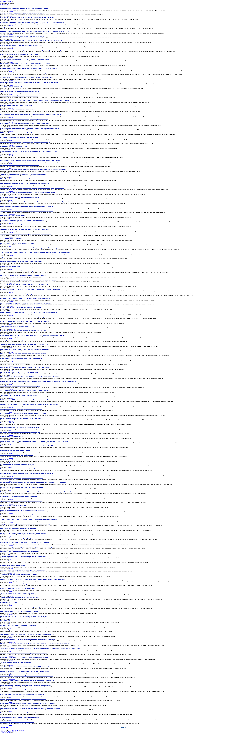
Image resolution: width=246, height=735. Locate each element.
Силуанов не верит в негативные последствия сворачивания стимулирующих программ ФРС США (28, 151)
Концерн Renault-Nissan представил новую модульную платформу (19, 538)
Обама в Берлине (5, 620)
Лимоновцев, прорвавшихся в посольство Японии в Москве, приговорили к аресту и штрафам (27, 689)
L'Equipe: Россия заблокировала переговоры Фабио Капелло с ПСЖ (19, 165)
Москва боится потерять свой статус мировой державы (16, 455)
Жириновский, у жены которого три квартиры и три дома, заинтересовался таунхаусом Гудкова (28, 280)
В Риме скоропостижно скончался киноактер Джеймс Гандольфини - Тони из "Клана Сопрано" (27, 703)
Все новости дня (4, 4)
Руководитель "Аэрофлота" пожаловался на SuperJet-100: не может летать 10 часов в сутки (27, 27)
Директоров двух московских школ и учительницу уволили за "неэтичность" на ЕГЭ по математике (29, 404)
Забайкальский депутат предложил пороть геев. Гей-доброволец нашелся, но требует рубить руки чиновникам (32, 188)
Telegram (22, 730)
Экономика (11, 34)
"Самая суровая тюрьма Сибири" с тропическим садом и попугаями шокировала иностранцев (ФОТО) (29, 519)
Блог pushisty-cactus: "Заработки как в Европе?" (14, 505)
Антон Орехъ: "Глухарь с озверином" (11, 86)
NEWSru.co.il (3, 731)
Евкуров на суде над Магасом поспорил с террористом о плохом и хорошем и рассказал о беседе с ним (30, 289)
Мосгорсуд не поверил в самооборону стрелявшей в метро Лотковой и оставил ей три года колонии (29, 82)
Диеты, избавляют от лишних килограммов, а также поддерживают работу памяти (24, 390)
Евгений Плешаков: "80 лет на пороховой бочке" (14, 146)
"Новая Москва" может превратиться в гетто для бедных (16, 178)
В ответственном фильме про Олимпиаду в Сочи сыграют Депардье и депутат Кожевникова (27, 317)
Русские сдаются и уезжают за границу (11, 340)
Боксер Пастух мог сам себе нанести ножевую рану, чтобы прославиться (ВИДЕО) (24, 616)
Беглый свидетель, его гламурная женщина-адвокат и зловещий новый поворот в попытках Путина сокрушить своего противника (38, 381)
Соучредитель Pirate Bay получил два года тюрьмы (15, 155)
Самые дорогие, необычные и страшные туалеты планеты (17, 326)
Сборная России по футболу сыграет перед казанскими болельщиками (20, 307)
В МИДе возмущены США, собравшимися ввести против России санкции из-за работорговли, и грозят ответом (32, 399)
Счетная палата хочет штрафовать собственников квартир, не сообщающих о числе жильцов (27, 680)
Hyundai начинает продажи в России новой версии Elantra (17, 243)
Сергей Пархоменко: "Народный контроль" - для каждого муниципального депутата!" (25, 321)
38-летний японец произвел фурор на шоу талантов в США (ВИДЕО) (20, 386)
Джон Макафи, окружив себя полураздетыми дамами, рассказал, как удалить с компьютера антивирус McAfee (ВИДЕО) (34, 100)
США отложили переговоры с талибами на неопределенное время (19, 717)
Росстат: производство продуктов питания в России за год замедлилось (21, 45)
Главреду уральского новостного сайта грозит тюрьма (16, 224)
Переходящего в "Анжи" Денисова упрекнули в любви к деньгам (19, 372)
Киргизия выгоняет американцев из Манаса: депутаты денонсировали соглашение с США (26, 271)
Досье (6, 730)
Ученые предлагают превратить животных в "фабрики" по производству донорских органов (27, 634)
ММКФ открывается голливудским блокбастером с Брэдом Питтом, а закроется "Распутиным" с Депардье (31, 584)
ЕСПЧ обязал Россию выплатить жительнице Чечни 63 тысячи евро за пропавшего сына (26, 132)
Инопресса (11, 140)
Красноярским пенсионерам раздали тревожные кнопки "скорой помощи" (21, 261)
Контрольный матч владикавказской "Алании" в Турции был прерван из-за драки (23, 533)
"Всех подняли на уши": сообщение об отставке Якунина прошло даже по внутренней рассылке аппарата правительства (35, 643)
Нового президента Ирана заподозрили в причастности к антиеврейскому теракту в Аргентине (27, 192)
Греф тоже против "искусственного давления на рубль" (16, 105)
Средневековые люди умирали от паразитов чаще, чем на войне (18, 496)
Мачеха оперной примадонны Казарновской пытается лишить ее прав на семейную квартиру (27, 676)
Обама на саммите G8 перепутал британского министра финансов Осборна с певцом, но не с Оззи (28, 68)
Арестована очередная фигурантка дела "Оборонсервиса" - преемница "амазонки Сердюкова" (27, 77)
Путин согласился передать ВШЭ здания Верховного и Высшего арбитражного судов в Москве (27, 639)
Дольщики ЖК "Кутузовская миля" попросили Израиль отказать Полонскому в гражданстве (26, 211)
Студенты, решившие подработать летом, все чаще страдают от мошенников (22, 510)
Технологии (11, 103)
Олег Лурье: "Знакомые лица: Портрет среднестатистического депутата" (21, 409)
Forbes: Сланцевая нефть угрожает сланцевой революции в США (19, 528)
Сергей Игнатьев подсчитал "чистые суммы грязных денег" (17, 593)
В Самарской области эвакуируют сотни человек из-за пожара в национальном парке (25, 59)
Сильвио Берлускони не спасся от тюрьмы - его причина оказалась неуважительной (24, 671)
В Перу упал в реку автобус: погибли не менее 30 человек (17, 722)
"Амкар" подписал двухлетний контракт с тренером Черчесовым (19, 96)
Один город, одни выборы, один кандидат (12, 215)
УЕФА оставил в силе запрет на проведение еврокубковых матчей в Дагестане (23, 556)
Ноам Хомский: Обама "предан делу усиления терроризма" (17, 422)
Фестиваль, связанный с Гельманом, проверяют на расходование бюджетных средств (25, 142)
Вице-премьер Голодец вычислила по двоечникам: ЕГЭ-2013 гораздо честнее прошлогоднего (27, 17)
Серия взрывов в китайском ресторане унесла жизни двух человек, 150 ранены (23, 699)
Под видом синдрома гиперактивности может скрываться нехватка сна (20, 551)
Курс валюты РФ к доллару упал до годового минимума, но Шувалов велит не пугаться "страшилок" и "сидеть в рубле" (35, 31)
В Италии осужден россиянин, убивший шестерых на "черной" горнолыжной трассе (24, 123)
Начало (2, 730)
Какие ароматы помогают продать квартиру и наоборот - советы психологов (22, 570)
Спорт (10, 99)
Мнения (10, 66)
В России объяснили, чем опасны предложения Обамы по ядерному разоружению (24, 657)
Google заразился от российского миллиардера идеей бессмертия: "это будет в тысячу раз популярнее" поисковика (34, 441)
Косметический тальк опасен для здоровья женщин (15, 450)
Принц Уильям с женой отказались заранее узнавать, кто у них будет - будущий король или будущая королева (32, 335)
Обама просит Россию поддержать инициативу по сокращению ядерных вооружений (25, 542)
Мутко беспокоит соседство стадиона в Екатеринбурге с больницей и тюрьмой (23, 275)
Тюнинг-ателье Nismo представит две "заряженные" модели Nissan (19, 597)
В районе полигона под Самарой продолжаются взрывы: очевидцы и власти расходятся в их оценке (29, 128)
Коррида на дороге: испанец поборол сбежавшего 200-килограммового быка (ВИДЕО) (25, 524)
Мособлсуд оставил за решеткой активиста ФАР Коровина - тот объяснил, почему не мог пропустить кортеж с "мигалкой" (35, 491)
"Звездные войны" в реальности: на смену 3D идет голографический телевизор (23, 353)
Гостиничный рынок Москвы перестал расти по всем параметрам (19, 611)
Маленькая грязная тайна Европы (10, 266)
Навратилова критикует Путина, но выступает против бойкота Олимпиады (21, 487)
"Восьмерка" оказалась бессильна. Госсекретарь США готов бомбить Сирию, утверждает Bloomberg (29, 376)
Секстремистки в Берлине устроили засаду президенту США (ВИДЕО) (20, 427)
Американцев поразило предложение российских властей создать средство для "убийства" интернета (30, 248)
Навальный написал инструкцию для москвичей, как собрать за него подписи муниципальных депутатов (30, 114)
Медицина (11, 94)
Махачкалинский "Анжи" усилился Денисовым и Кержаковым (18, 625)
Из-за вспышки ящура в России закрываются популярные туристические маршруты (24, 183)
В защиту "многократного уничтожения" (12, 436)
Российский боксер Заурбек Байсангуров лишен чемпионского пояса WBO (21, 478)
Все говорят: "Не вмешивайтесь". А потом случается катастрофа (19, 137)
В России (11, 11)
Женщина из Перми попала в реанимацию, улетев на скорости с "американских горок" (25, 229)
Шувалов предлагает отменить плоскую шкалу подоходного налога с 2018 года (23, 413)
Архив (9, 730)
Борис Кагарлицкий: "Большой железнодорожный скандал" (17, 109)
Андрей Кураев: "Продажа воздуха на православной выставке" (18, 574)
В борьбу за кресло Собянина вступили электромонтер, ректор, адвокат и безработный (25, 298)
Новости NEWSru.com (6, 732)
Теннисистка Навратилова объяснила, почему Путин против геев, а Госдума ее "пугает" (25, 344)
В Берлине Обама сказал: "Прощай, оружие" (13, 565)
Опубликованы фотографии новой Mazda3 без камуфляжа (17, 464)
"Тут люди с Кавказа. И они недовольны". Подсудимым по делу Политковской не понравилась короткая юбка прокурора (35, 252)
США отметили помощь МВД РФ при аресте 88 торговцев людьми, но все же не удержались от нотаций (30, 708)
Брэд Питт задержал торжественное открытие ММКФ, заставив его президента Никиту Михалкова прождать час (32, 50)
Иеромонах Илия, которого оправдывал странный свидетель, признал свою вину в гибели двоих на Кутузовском (33, 482)
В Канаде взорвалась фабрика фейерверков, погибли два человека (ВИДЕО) (22, 13)
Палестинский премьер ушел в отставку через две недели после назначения (22, 36)
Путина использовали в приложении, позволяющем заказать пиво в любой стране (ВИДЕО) (26, 445)
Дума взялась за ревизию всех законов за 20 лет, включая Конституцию (21, 501)
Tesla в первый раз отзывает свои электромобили (14, 630)
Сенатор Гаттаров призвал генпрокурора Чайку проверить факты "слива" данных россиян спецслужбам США (32, 22)
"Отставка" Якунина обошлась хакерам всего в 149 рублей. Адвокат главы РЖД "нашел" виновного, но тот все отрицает (35, 73)
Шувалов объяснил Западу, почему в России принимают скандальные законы (22, 220)
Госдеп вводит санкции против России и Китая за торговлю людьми (20, 432)
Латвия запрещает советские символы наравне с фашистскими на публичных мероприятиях (27, 206)
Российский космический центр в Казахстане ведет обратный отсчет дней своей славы (25, 234)
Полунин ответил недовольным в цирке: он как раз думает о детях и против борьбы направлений (28, 547)
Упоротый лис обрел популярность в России (13, 257)
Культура (11, 53)
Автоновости (11, 177)
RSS (18, 730)
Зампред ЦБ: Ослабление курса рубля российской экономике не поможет (21, 418)
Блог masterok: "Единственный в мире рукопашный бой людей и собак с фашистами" (25, 63)
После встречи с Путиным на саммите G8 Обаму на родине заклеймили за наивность (24, 294)
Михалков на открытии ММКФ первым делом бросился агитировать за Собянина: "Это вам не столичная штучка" (33, 169)
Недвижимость (12, 181)
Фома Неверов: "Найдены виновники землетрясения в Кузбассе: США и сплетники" (24, 666)
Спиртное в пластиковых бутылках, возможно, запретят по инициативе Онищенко (24, 119)
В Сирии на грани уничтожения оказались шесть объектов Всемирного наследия (23, 468)
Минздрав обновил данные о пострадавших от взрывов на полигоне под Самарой (24, 8)
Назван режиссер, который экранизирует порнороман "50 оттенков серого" (22, 358)
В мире (10, 16)
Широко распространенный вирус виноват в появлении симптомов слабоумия (23, 330)
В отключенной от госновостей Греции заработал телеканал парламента (21, 561)
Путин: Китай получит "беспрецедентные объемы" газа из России (19, 54)
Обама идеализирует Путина (8, 602)
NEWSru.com (5, 2)
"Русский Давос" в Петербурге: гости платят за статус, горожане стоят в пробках (23, 653)
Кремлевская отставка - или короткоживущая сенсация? (16, 515)
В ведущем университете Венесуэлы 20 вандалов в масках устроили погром (22, 694)
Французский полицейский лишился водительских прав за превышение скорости (23, 174)
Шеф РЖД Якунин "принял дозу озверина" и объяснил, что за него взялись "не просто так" (26, 473)
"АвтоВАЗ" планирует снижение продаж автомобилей (15, 662)
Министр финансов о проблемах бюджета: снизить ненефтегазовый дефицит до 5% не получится (28, 312)
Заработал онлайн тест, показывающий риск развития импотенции (19, 91)
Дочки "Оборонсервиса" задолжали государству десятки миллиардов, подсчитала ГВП (25, 303)
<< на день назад (4, 727)
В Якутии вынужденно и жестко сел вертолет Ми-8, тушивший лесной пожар (22, 712)
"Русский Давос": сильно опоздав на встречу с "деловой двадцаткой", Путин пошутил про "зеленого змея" (31, 40)
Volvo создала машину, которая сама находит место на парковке (18, 395)
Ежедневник (13, 730)
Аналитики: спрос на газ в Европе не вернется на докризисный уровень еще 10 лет (24, 284)
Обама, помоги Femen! (6, 459)
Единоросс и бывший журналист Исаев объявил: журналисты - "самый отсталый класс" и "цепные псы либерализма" (34, 201)
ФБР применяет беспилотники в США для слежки (14, 363)
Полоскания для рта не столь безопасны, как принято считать (18, 588)
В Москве (9, 731)
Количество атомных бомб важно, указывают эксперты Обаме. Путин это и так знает (24, 367)
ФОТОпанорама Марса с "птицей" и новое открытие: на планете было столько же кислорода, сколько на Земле (32, 579)
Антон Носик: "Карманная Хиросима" (11, 238)
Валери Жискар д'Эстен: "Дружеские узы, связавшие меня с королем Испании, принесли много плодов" (30, 160)
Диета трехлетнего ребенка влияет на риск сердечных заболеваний (19, 197)
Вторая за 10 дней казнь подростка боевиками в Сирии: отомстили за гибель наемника (25, 685)
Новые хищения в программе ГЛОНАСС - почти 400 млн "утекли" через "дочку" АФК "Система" (27, 607)
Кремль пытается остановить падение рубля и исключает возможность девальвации (24, 349)
